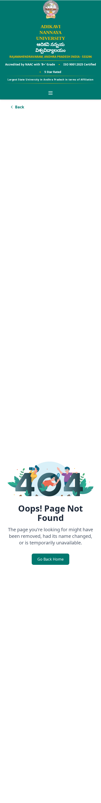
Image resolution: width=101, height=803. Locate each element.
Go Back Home (50, 559)
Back (19, 107)
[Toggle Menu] (50, 93)
